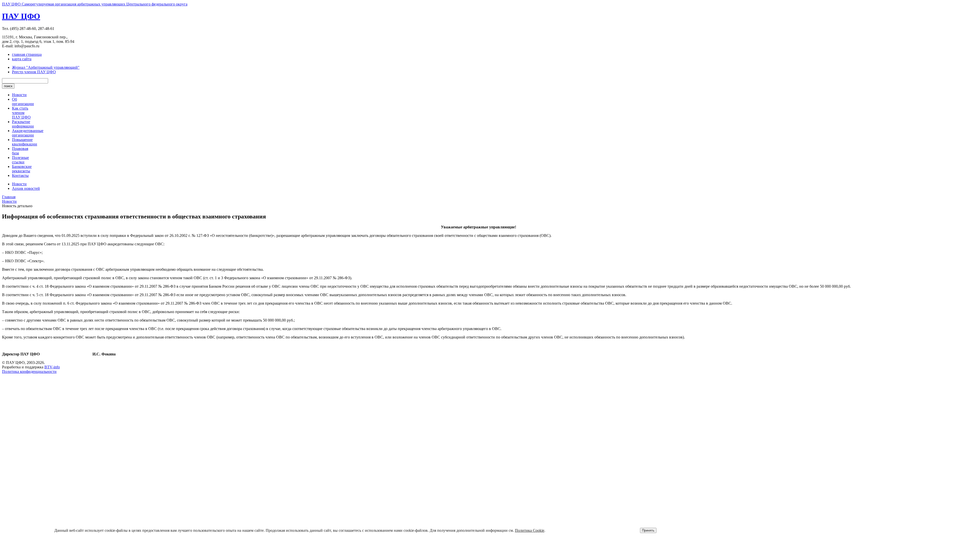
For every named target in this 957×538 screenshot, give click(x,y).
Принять (648, 530)
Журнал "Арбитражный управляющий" (46, 67)
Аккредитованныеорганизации (27, 133)
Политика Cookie (529, 530)
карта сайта (21, 59)
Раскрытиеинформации (23, 124)
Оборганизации (23, 101)
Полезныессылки (20, 159)
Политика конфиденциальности (29, 371)
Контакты (20, 175)
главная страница (27, 54)
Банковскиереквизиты (22, 168)
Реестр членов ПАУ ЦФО (34, 72)
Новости (19, 95)
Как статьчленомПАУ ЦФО (21, 112)
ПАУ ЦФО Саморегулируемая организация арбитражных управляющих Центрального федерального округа (94, 4)
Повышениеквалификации (24, 141)
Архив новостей (26, 188)
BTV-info (52, 367)
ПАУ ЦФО (21, 16)
